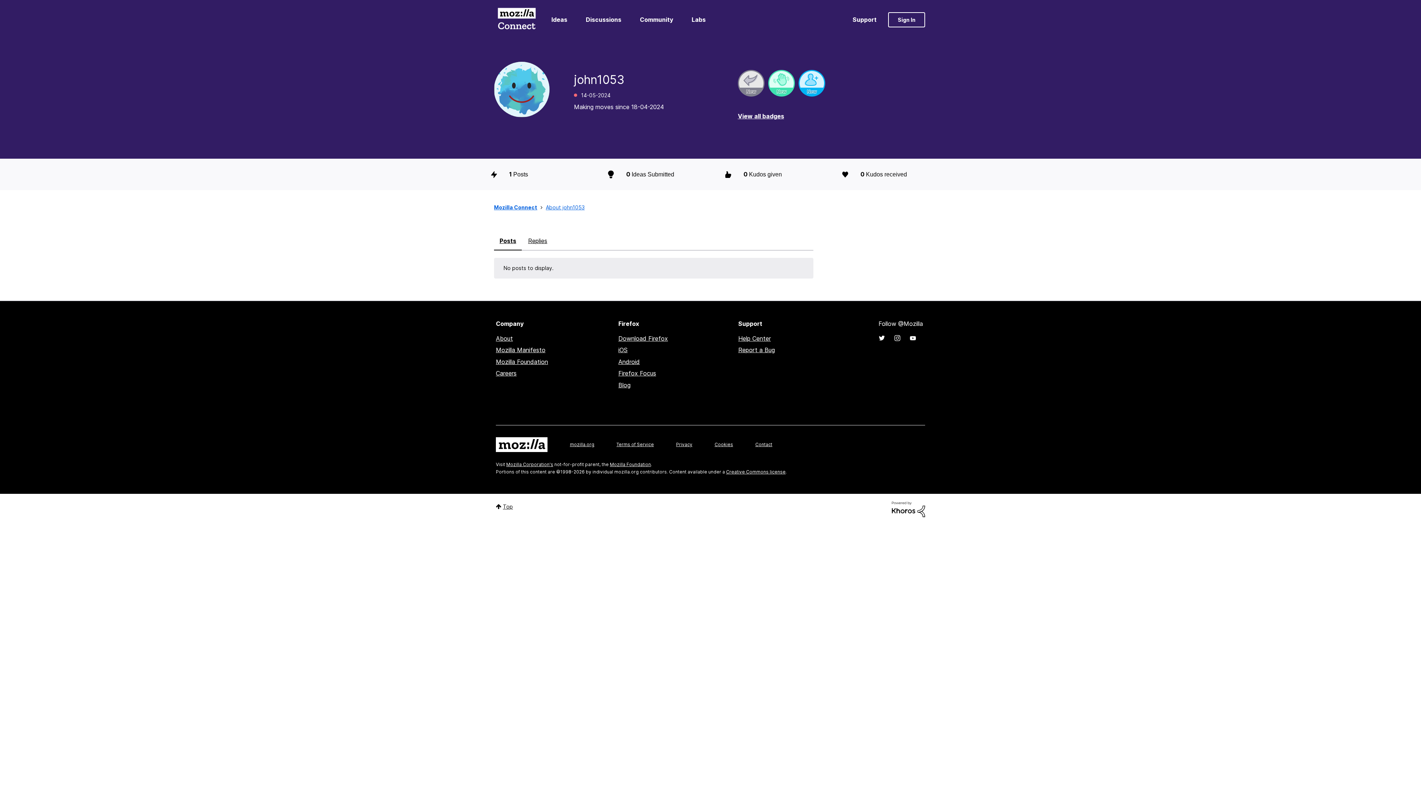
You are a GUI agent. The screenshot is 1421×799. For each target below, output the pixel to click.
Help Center (754, 338)
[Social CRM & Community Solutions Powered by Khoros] (908, 509)
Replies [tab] (537, 241)
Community (656, 19)
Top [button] (508, 506)
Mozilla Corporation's (529, 464)
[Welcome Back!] (781, 83)
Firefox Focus (637, 373)
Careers (506, 373)
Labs (699, 19)
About (504, 338)
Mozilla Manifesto (520, 350)
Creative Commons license (756, 472)
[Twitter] (882, 338)
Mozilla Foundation (522, 361)
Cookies (724, 444)
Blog (624, 385)
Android (629, 361)
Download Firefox (643, 338)
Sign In (907, 20)
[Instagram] (897, 338)
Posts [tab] (508, 241)
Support (865, 19)
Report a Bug (756, 350)
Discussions (603, 19)
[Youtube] (913, 338)
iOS (623, 350)
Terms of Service (635, 444)
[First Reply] (751, 83)
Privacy (684, 444)
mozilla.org (582, 444)
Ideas (559, 19)
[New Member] (812, 83)
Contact (763, 444)
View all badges (761, 116)
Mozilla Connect (516, 20)
